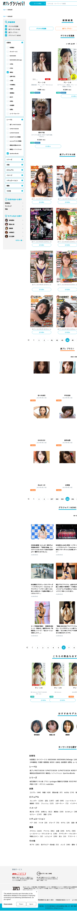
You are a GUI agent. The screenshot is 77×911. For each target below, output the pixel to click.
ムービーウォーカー (15, 113)
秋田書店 (12, 47)
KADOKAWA (13, 56)
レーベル (9, 120)
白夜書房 (12, 105)
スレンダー (37, 801)
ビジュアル (10, 170)
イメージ (9, 175)
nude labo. (50, 784)
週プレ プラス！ (14, 32)
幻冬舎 (11, 68)
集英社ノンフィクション (16, 149)
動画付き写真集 (62, 781)
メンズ (65, 845)
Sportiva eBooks (14, 153)
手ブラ (35, 845)
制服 (47, 792)
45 (72, 340)
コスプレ (36, 792)
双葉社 (11, 109)
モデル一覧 (19, 240)
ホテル (65, 823)
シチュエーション (12, 180)
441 (72, 499)
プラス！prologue (50, 781)
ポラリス (43, 784)
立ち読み (48, 146)
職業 (8, 186)
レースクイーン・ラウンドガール (44, 834)
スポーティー (62, 803)
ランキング (8, 206)
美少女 (35, 812)
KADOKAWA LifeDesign (16, 60)
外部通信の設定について (63, 900)
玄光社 (11, 64)
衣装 (8, 165)
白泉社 (11, 101)
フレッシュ (48, 803)
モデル (71, 831)
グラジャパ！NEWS (15, 35)
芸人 (63, 836)
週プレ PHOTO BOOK (15, 124)
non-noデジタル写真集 (15, 141)
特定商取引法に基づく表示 (46, 900)
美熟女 (59, 812)
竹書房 (11, 89)
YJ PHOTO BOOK (14, 128)
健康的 (35, 803)
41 (52, 340)
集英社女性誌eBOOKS (15, 145)
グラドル (36, 831)
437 (52, 499)
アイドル (49, 831)
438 (57, 499)
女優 (60, 831)
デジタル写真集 (13, 26)
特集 (6, 209)
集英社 (11, 72)
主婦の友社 (12, 76)
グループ (54, 823)
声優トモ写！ (34, 784)
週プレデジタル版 (14, 29)
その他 (9, 191)
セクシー (36, 814)
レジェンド (51, 836)
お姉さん (47, 812)
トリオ (43, 823)
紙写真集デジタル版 (36, 781)
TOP (4, 9)
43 (62, 340)
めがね (69, 792)
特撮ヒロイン (37, 836)
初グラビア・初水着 (50, 845)
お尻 (60, 801)
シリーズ (9, 159)
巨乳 (50, 801)
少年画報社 (12, 84)
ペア (34, 823)
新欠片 (11, 97)
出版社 (9, 43)
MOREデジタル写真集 (15, 137)
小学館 (11, 80)
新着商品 (7, 203)
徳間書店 (12, 93)
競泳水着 (57, 792)
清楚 (47, 814)
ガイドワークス (13, 51)
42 (57, 340)
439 (62, 499)
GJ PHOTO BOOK (14, 133)
